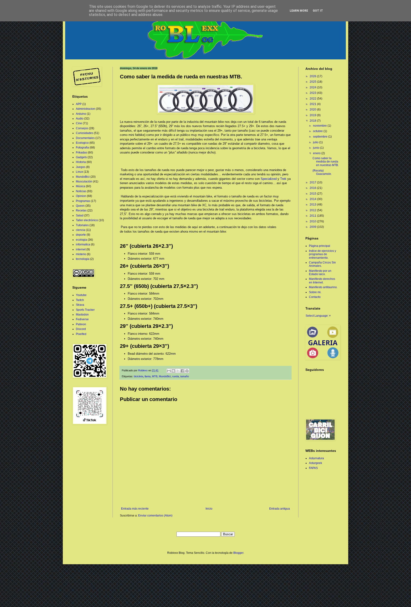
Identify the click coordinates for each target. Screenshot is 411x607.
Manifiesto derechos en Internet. (322, 280)
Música (80, 186)
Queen (80, 205)
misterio (81, 254)
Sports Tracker (85, 309)
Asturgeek (315, 463)
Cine (79, 123)
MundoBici (165, 376)
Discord (81, 329)
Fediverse (82, 319)
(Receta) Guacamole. (322, 172)
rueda (175, 376)
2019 (313, 115)
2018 (313, 120)
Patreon (81, 324)
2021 (313, 104)
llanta (148, 376)
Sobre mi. (315, 292)
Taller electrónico (87, 220)
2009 (313, 227)
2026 (313, 76)
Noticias (81, 191)
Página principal (319, 246)
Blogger (238, 552)
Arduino (81, 113)
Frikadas (81, 152)
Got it (318, 10)
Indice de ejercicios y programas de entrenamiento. (322, 254)
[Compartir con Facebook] (182, 370)
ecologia (81, 239)
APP (79, 104)
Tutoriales (82, 225)
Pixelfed (81, 334)
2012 (313, 210)
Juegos (80, 167)
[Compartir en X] (178, 370)
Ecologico (82, 142)
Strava (80, 304)
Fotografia (82, 147)
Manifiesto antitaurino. (323, 287)
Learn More (299, 10)
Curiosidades (84, 133)
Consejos (82, 128)
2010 (313, 221)
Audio (79, 118)
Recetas (81, 210)
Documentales (85, 138)
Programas (83, 201)
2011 (313, 215)
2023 (313, 93)
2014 (313, 199)
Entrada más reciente (135, 508)
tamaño (184, 376)
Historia (81, 162)
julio (316, 142)
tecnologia (82, 259)
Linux (79, 171)
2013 (313, 204)
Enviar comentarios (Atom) (155, 515)
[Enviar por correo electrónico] (168, 370)
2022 (313, 98)
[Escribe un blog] (173, 370)
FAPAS (313, 468)
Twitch (80, 300)
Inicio (209, 508)
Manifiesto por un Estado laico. (320, 272)
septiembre (320, 136)
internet (81, 249)
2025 (313, 81)
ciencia (80, 230)
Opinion (81, 196)
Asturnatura (316, 458)
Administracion (85, 108)
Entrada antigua (279, 508)
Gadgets (81, 157)
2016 (313, 188)
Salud (79, 215)
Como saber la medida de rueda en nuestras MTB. (326, 162)
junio (316, 147)
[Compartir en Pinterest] (187, 370)
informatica (83, 244)
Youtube (81, 295)
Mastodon (82, 314)
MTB (154, 376)
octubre (318, 131)
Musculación (84, 181)
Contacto (315, 297)
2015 (313, 193)
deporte (81, 234)
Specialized (269, 179)
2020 (313, 109)
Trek (283, 179)
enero (317, 153)
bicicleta (138, 376)
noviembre (320, 125)
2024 (313, 87)
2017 (313, 182)
